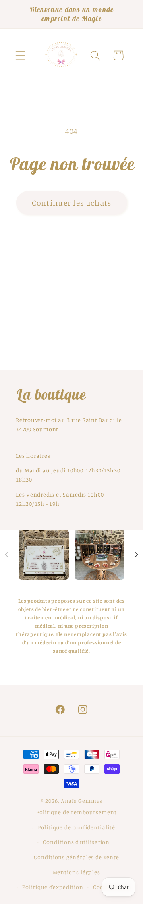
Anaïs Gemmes (81, 800)
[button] (20, 55)
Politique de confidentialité (76, 827)
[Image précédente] (6, 554)
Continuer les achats (72, 203)
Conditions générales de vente (76, 857)
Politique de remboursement (76, 812)
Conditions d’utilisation (76, 841)
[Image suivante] (136, 554)
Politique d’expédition (52, 886)
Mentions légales (76, 872)
